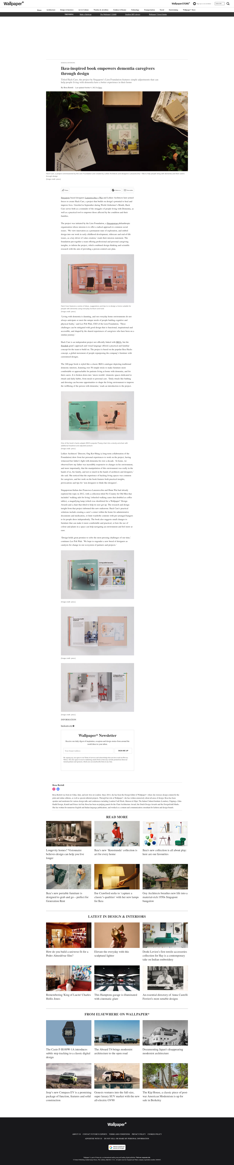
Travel (162, 10)
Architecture (50, 10)
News (100, 87)
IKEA (118, 341)
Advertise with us (93, 1138)
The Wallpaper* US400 (108, 14)
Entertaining (173, 10)
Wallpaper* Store (189, 10)
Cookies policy (155, 1134)
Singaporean (112, 223)
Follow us (118, 190)
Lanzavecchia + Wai (94, 197)
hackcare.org (66, 725)
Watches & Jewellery (101, 10)
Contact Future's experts (95, 1134)
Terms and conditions (119, 1134)
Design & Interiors (68, 62)
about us (76, 1134)
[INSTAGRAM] (54, 789)
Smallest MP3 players (132, 14)
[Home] (39, 10)
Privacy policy (139, 1134)
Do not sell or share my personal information (126, 1138)
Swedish (64, 345)
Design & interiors (66, 10)
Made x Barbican (85, 14)
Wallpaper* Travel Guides (158, 14)
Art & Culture (83, 10)
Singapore (65, 197)
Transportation (149, 10)
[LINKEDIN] (59, 789)
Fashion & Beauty (119, 10)
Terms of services (90, 757)
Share (66, 190)
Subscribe (219, 3)
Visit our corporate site (143, 1157)
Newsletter (130, 190)
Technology (135, 10)
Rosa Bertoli (68, 87)
